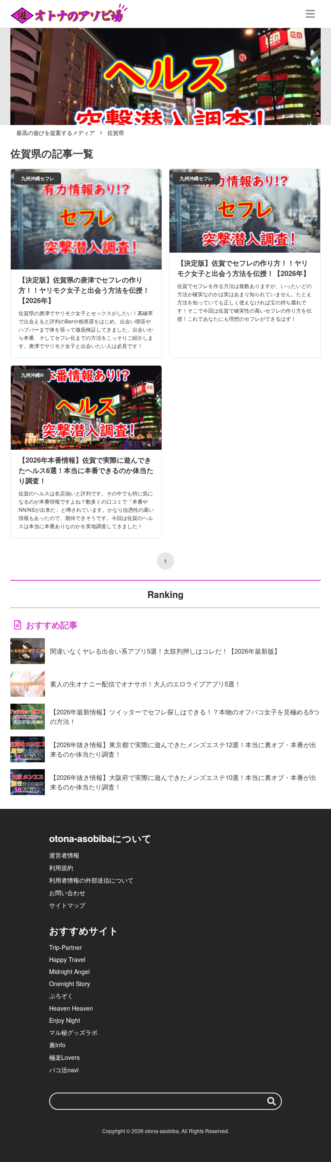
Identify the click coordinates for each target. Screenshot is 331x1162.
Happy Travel (67, 959)
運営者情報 (64, 855)
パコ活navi (63, 1069)
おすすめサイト (84, 930)
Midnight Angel (69, 971)
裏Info (57, 1044)
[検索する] (271, 1101)
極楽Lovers (64, 1057)
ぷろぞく (61, 995)
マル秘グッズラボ (73, 1032)
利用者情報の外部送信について (91, 880)
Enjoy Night (64, 1020)
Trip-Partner (65, 947)
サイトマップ (67, 905)
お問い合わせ (67, 892)
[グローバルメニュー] (310, 13)
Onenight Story (69, 983)
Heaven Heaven (71, 1008)
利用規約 (61, 867)
